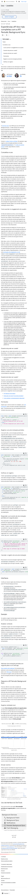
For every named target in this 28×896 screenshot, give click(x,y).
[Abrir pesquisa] (16, 1)
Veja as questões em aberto (6, 861)
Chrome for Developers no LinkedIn (8, 882)
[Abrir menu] (2, 1)
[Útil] (7, 24)
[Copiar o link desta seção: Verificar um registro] (14, 473)
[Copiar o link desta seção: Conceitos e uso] (14, 152)
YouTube (2, 880)
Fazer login (24, 1)
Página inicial (3, 21)
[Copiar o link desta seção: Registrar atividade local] (16, 705)
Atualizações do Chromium (6, 866)
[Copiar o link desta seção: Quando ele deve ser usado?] (19, 377)
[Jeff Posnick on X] (7, 77)
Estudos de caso (4, 868)
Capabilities (9, 5)
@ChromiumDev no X (5, 878)
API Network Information (9, 393)
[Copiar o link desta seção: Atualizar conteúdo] (13, 624)
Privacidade (12, 889)
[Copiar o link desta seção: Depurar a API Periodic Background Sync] (5, 683)
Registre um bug (4, 858)
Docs (2, 5)
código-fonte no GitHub (11, 141)
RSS (2, 884)
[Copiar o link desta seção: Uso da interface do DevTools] (23, 803)
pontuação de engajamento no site (11, 252)
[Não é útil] (9, 24)
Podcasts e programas (5, 872)
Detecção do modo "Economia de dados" (13, 396)
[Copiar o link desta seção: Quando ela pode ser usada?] (19, 348)
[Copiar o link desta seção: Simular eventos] (12, 765)
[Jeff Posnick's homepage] (11, 77)
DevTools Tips (5, 125)
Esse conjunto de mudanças (7, 668)
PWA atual (9, 672)
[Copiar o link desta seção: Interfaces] (9, 578)
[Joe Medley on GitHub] (20, 77)
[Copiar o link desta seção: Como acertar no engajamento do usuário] (2, 211)
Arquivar (3, 870)
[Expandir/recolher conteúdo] (10, 39)
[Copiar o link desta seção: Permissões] (9, 402)
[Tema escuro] (24, 414)
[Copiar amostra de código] (26, 414)
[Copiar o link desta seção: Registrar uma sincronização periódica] (25, 430)
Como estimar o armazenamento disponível (14, 398)
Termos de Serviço (5, 889)
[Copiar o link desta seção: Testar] (7, 122)
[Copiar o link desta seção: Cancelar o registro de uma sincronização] (2, 557)
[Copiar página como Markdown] (7, 35)
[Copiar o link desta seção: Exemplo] (8, 614)
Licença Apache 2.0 (10, 846)
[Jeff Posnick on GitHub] (9, 77)
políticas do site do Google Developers (9, 848)
